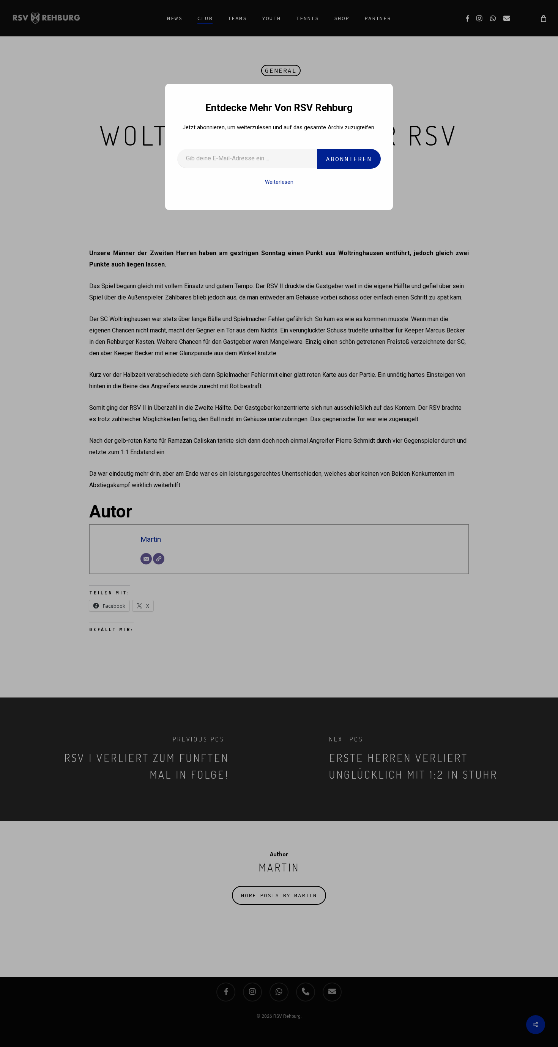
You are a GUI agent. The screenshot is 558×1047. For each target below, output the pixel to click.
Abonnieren (349, 159)
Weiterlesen (279, 182)
